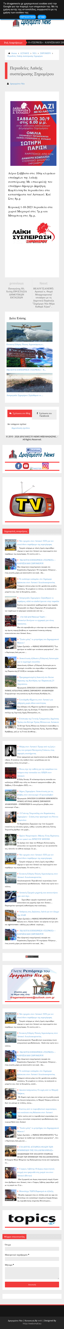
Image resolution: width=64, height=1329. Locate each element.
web (40, 1320)
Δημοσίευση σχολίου (20, 427)
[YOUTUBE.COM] (25, 468)
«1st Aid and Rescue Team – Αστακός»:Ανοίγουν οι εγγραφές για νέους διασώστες (35, 620)
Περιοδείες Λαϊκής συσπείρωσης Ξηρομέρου (25, 56)
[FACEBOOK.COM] (18, 468)
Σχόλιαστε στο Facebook (45, 414)
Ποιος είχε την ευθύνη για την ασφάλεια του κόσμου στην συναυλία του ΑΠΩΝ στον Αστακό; (37, 772)
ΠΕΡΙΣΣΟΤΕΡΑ (27, 17)
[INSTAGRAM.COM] (45, 468)
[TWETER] (36, 468)
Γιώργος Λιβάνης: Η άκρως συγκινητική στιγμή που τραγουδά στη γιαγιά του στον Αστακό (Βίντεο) (35, 1172)
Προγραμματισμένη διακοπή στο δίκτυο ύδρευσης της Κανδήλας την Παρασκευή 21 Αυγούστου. (35, 680)
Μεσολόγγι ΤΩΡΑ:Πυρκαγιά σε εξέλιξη (36, 1191)
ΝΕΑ (34, 53)
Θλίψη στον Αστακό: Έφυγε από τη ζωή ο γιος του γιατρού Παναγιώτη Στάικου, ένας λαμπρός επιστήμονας (36, 750)
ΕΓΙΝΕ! (41, 17)
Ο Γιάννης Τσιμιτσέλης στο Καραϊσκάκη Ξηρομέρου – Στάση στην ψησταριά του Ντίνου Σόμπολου (37, 816)
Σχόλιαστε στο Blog (21, 413)
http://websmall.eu (32, 1323)
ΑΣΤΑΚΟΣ (24, 53)
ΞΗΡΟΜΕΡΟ (45, 53)
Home (14, 53)
